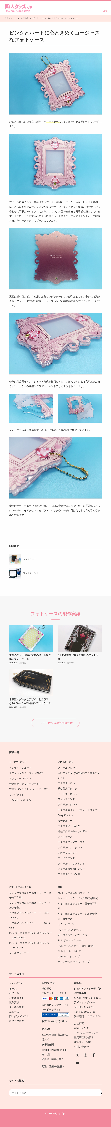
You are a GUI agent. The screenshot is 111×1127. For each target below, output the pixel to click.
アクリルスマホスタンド (71, 863)
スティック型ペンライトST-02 (26, 773)
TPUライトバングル (20, 800)
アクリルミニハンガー (70, 874)
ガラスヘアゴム (66, 924)
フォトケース (29, 559)
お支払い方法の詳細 (53, 1021)
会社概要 (79, 1023)
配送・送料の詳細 (52, 1066)
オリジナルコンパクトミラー (74, 935)
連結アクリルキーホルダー (72, 831)
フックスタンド (66, 858)
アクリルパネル (66, 783)
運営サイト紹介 (82, 1042)
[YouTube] (77, 1063)
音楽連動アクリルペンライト (25, 784)
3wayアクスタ (65, 815)
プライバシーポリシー (86, 1032)
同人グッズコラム (19, 1016)
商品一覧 (14, 993)
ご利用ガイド (16, 998)
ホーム (13, 988)
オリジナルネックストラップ (74, 961)
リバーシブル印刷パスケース (74, 893)
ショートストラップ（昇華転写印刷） (80, 898)
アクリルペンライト (20, 778)
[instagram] (85, 1055)
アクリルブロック (67, 767)
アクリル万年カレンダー (71, 869)
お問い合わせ (81, 1046)
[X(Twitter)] (77, 1055)
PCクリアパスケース (69, 929)
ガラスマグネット (67, 919)
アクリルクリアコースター (72, 842)
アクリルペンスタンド (70, 847)
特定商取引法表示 (84, 1037)
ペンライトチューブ (20, 767)
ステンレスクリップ (69, 956)
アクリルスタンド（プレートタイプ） (79, 810)
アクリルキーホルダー (70, 826)
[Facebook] (93, 1055)
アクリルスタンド (67, 804)
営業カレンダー (82, 1028)
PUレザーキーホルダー (70, 951)
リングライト (16, 794)
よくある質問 (16, 1007)
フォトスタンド (30, 573)
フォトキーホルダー (69, 794)
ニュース (14, 1011)
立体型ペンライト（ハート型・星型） (30, 789)
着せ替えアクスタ (67, 788)
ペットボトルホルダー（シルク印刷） (79, 913)
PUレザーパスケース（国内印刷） (77, 946)
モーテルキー (65, 820)
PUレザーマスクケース (70, 940)
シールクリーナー (19, 953)
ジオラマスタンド (67, 852)
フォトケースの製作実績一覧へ (57, 722)
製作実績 (23, 663)
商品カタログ (16, 1021)
